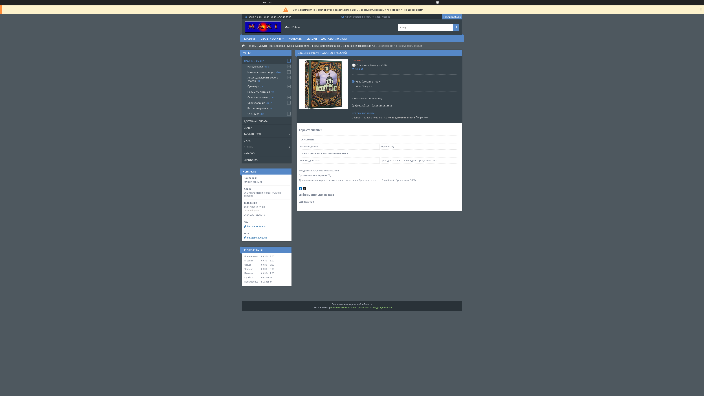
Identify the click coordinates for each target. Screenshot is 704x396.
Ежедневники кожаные (326, 45)
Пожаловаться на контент (344, 307)
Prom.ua (368, 304)
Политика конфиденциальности (376, 307)
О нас (247, 140)
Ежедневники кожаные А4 (359, 45)
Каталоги (250, 153)
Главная (249, 38)
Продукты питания (258, 91)
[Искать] (456, 27)
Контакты (295, 38)
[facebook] (300, 189)
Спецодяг (253, 113)
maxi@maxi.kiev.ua (257, 237)
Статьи (248, 127)
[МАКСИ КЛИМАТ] (263, 27)
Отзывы (249, 147)
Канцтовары (277, 45)
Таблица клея (252, 134)
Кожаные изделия (298, 45)
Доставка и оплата (334, 38)
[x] (304, 189)
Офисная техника (257, 97)
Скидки (312, 38)
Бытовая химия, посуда (261, 72)
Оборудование (256, 102)
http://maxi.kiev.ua (256, 226)
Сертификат (251, 159)
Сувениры (253, 86)
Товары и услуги (270, 38)
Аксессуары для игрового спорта (262, 79)
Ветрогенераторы (258, 108)
